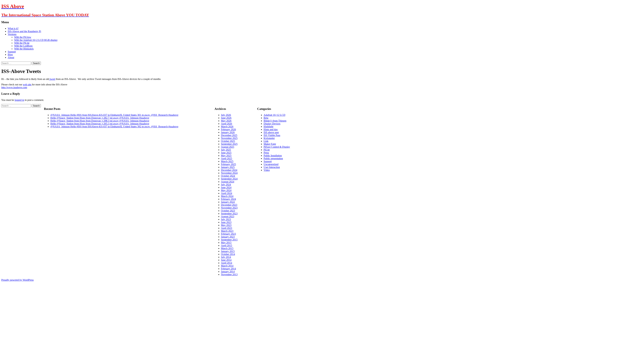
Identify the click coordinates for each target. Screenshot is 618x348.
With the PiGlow (22, 37)
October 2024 (228, 175)
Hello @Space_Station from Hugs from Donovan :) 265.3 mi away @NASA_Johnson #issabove (99, 123)
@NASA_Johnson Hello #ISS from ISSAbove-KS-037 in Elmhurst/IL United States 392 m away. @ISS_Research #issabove (114, 126)
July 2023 (226, 219)
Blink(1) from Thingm (275, 120)
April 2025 (226, 158)
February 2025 (228, 164)
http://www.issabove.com (14, 87)
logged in (19, 100)
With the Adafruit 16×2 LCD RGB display (36, 40)
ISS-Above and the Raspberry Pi (24, 31)
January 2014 (228, 271)
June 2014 (226, 260)
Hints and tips (271, 129)
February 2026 (228, 129)
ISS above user (271, 132)
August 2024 (227, 181)
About (11, 57)
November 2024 (229, 173)
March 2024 (227, 196)
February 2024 (228, 199)
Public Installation (273, 155)
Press (266, 152)
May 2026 (226, 120)
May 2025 (226, 155)
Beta (266, 117)
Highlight (268, 126)
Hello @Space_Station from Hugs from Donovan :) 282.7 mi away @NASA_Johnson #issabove (99, 117)
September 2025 (229, 144)
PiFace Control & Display (277, 146)
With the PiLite (21, 43)
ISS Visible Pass (272, 135)
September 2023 (229, 213)
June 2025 (226, 152)
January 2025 (228, 167)
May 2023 (226, 225)
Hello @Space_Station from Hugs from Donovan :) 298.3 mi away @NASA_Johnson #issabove (99, 120)
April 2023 (226, 228)
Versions (12, 34)
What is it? (13, 28)
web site (27, 84)
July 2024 (226, 184)
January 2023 (228, 236)
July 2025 (226, 149)
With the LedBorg (23, 45)
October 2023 (228, 210)
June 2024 (226, 187)
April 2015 (226, 245)
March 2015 (227, 248)
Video (267, 170)
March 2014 (227, 265)
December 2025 (229, 135)
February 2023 (228, 233)
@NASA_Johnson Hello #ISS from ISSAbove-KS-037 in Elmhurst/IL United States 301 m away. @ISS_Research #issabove (114, 115)
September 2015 (229, 239)
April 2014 (226, 262)
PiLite (267, 149)
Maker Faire (270, 144)
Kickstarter (269, 138)
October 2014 (228, 254)
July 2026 (226, 115)
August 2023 (227, 216)
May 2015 (226, 242)
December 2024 (229, 170)
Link (266, 141)
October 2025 (228, 141)
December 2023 (229, 204)
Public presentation (273, 158)
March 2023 (227, 231)
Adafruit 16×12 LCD (274, 115)
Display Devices (272, 123)
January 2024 (228, 202)
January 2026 (228, 132)
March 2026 (227, 126)
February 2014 (228, 268)
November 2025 (229, 138)
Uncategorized (271, 164)
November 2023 (229, 207)
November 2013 (229, 274)
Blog (10, 54)
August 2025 (227, 146)
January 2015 (228, 251)
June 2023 (226, 222)
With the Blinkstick (24, 48)
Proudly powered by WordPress (17, 280)
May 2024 (226, 190)
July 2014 (226, 257)
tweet (52, 79)
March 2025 (227, 161)
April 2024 (226, 193)
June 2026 (226, 117)
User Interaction (272, 167)
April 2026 (226, 123)
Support (12, 51)
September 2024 (229, 178)
